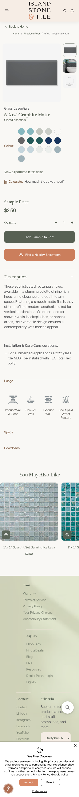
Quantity (10, 222)
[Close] (75, 745)
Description (15, 277)
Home (16, 33)
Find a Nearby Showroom (43, 255)
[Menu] (7, 11)
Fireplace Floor (32, 33)
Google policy (59, 774)
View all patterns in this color (23, 172)
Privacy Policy (41, 774)
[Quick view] (5, 534)
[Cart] (72, 11)
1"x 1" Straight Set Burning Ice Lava (29, 547)
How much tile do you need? (45, 181)
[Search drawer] (64, 11)
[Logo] (40, 10)
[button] (68, 707)
